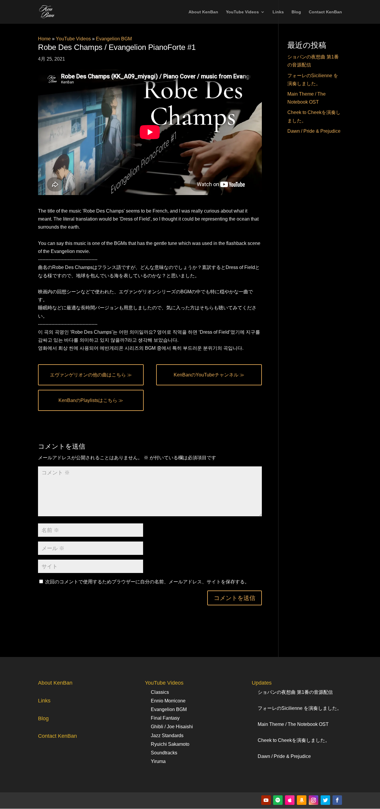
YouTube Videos (242, 12)
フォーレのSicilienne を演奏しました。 (300, 708)
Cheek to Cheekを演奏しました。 (294, 740)
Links (278, 12)
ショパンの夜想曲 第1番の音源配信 (295, 692)
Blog (296, 12)
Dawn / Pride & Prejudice (314, 131)
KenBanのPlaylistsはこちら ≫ (90, 400)
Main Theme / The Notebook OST (293, 724)
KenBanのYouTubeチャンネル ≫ (209, 374)
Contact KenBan (325, 12)
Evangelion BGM (114, 38)
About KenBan (203, 12)
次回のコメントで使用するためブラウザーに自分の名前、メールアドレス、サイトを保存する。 (147, 581)
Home (44, 38)
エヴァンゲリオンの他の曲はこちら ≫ (91, 374)
